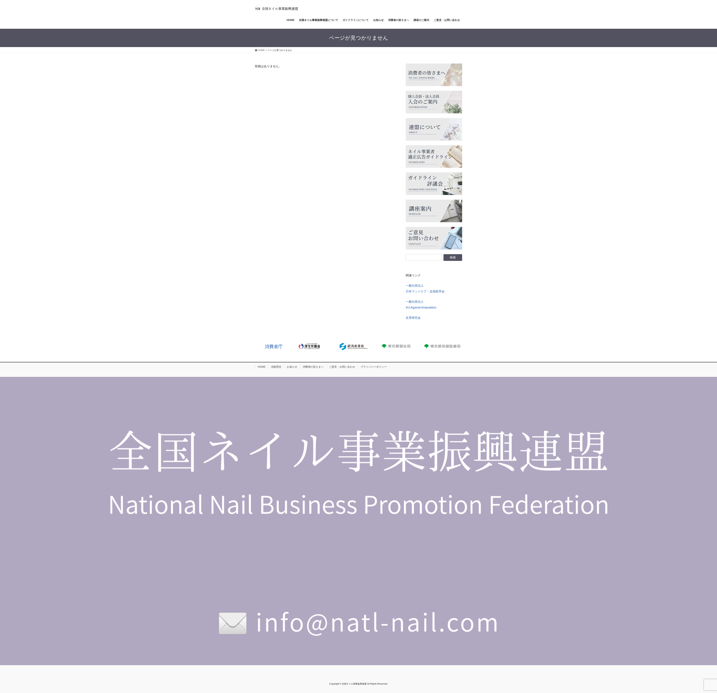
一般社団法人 (415, 285)
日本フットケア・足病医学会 (425, 291)
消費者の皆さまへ (313, 366)
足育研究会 (413, 317)
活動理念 (276, 366)
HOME (262, 366)
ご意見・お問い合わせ (342, 366)
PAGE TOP (698, 669)
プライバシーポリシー (374, 366)
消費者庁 (274, 346)
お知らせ (292, 366)
